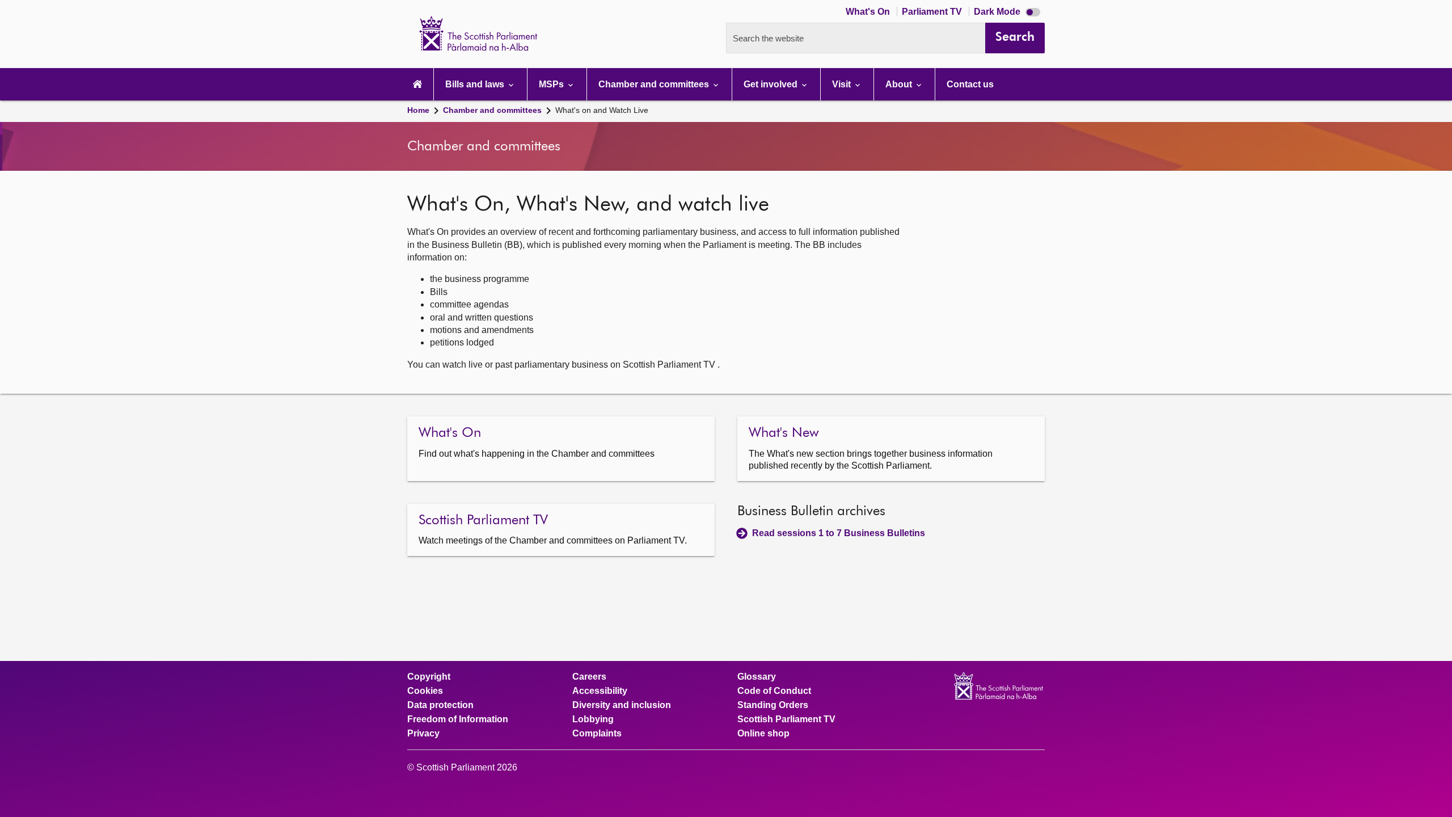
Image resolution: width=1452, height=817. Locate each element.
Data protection (440, 705)
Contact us (970, 84)
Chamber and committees (492, 110)
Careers (589, 676)
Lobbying (593, 719)
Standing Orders (772, 705)
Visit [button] (842, 84)
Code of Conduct (774, 691)
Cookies (425, 691)
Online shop (763, 733)
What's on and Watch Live (601, 110)
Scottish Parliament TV (786, 719)
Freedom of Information (457, 719)
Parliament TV (933, 11)
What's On (869, 11)
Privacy (423, 733)
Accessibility (599, 691)
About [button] (899, 84)
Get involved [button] (772, 84)
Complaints (597, 733)
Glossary (756, 676)
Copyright (428, 676)
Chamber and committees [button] (654, 84)
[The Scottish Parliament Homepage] (417, 84)
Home (418, 110)
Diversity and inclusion (621, 705)
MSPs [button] (552, 84)
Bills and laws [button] (475, 84)
